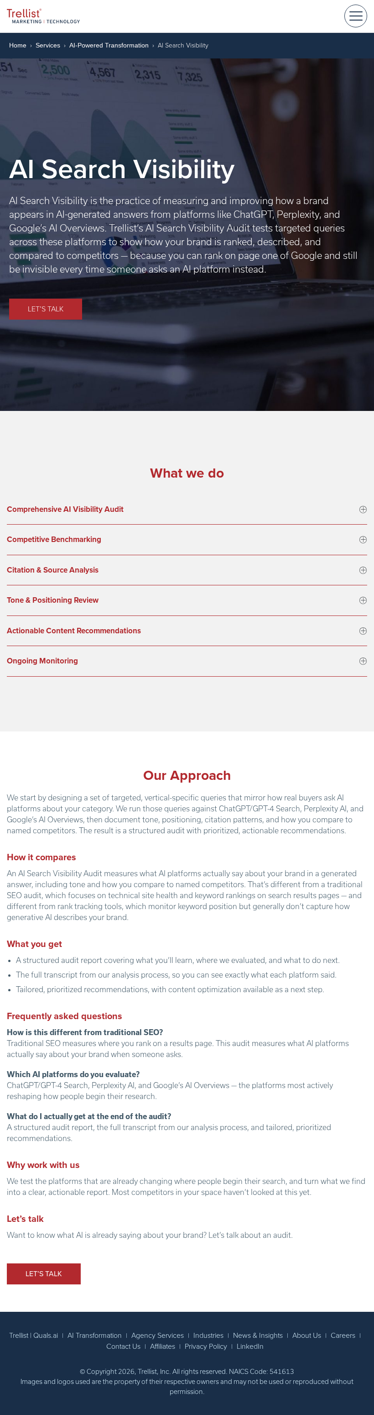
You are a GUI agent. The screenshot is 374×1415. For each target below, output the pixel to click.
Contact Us (123, 1346)
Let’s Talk (45, 309)
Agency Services (157, 1335)
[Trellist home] (43, 16)
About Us (306, 1335)
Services (48, 45)
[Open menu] (355, 16)
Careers (343, 1335)
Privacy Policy (206, 1346)
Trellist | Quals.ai (33, 1335)
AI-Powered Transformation (109, 45)
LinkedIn (250, 1346)
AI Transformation (95, 1335)
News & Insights (258, 1335)
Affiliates (162, 1346)
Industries (208, 1335)
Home (17, 45)
